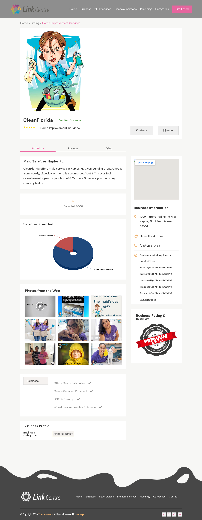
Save (169, 130)
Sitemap (79, 514)
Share (143, 130)
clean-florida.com (151, 236)
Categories (162, 9)
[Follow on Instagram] (174, 514)
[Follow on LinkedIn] (180, 514)
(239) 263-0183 (150, 246)
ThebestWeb (45, 514)
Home (73, 9)
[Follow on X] (169, 514)
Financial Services (126, 9)
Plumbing (146, 9)
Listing (35, 23)
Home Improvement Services (61, 23)
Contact (173, 496)
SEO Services (103, 9)
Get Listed (182, 9)
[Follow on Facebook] (164, 514)
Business (85, 9)
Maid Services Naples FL (43, 161)
